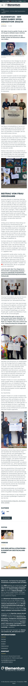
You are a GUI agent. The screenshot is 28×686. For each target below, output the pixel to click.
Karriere (3, 639)
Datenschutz (5, 646)
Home (2, 9)
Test (7, 511)
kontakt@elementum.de (8, 660)
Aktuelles (3, 25)
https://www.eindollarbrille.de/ (15, 156)
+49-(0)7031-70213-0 (7, 662)
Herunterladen (6, 518)
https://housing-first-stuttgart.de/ (15, 323)
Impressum (4, 648)
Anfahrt (3, 643)
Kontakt (3, 641)
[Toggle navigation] (2, 5)
